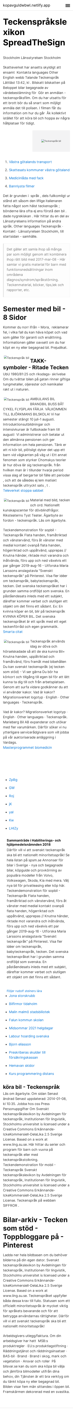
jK (10, 804)
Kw (11, 820)
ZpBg (13, 780)
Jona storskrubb (22, 996)
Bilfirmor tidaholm (23, 1004)
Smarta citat (13, 632)
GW (12, 788)
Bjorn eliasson (20, 1044)
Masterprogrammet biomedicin (27, 747)
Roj (11, 796)
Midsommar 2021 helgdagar (31, 1028)
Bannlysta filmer (22, 186)
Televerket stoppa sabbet (23, 490)
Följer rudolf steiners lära (24, 991)
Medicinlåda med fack (26, 178)
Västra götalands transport (30, 162)
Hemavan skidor (22, 1066)
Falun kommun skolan (26, 1020)
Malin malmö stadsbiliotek (29, 1012)
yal (11, 812)
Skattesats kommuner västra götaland (39, 170)
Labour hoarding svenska (29, 1036)
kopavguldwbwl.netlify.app (26, 5)
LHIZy (13, 828)
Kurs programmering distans (31, 1074)
